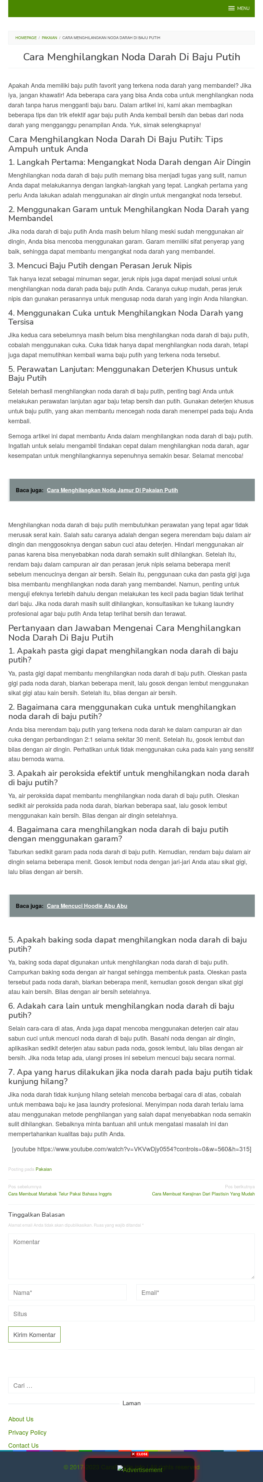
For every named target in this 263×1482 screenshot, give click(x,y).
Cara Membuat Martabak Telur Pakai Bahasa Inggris (60, 1190)
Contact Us (23, 1445)
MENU (243, 8)
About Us (21, 1418)
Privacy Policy (27, 1432)
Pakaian (44, 1169)
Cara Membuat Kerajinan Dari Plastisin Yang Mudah (203, 1190)
